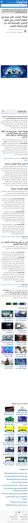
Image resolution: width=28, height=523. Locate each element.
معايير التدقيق (24, 519)
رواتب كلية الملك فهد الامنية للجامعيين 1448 (15, 476)
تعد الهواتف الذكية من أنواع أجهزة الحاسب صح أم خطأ (14, 238)
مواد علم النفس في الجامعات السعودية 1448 (15, 473)
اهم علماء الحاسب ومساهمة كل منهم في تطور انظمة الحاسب (14, 285)
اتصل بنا (25, 515)
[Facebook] (26, 512)
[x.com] (23, 512)
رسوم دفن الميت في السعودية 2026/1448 (16, 505)
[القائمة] (1, 2)
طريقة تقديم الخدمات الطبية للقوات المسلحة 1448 (14, 494)
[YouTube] (19, 512)
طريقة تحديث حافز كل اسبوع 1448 (18, 502)
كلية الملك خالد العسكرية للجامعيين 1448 (16, 479)
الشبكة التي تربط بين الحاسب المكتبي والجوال (15, 159)
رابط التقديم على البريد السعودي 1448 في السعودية (16, 498)
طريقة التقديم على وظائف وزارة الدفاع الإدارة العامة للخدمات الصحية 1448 (15, 489)
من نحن (16, 515)
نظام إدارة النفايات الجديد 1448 (19, 482)
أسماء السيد (10, 30)
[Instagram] (16, 512)
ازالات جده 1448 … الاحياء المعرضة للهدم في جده (14, 485)
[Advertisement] (14, 50)
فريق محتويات (14, 519)
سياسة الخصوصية (14, 517)
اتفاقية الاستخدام (23, 517)
